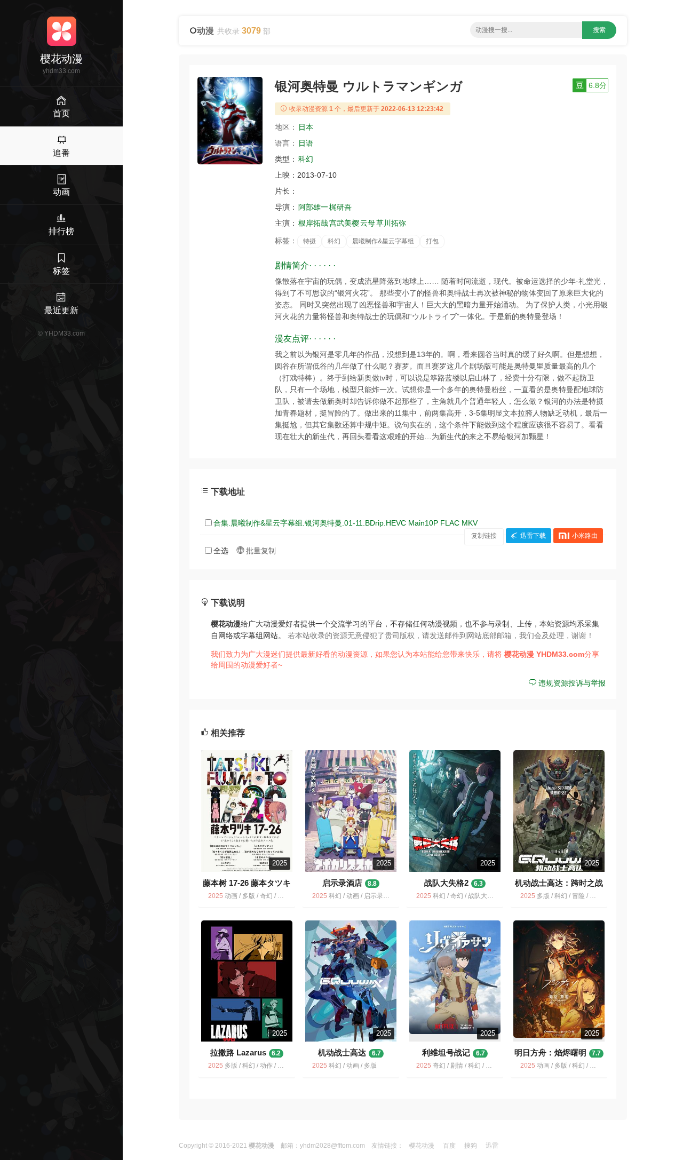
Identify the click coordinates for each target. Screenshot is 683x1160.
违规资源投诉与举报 (571, 683)
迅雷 (492, 1145)
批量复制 (260, 550)
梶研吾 (340, 207)
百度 (449, 1145)
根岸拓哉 (313, 223)
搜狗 (470, 1145)
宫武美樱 (344, 223)
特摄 (309, 241)
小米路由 (585, 535)
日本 (305, 127)
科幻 (305, 159)
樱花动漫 (421, 1145)
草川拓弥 (391, 223)
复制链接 (484, 535)
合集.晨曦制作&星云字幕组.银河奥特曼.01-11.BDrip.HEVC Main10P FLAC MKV (345, 523)
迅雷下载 (533, 535)
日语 (305, 143)
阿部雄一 (313, 207)
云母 (367, 223)
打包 (432, 241)
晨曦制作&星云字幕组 (383, 241)
